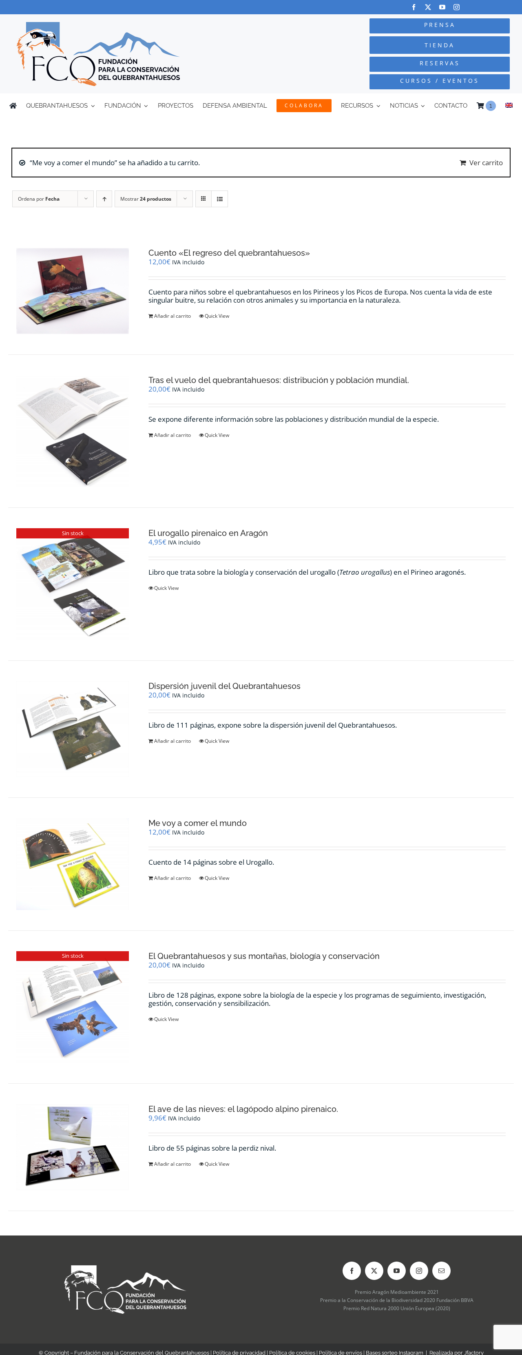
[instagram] (456, 7)
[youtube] (442, 7)
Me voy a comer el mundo (197, 823)
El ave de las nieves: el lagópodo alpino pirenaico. (243, 1109)
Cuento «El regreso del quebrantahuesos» (229, 253)
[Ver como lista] (220, 199)
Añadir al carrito (172, 315)
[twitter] (428, 7)
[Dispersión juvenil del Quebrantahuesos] (72, 729)
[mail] (441, 1271)
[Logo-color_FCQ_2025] (98, 25)
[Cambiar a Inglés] (509, 105)
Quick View (217, 315)
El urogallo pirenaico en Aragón (208, 533)
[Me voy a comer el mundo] (72, 864)
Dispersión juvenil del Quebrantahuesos (224, 686)
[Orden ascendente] (104, 198)
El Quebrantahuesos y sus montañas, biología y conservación (264, 956)
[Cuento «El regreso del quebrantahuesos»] (72, 291)
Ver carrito (486, 162)
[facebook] (414, 7)
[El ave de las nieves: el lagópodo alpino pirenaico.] (72, 1147)
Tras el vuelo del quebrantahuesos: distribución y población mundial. (278, 380)
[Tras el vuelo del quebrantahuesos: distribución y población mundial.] (72, 431)
